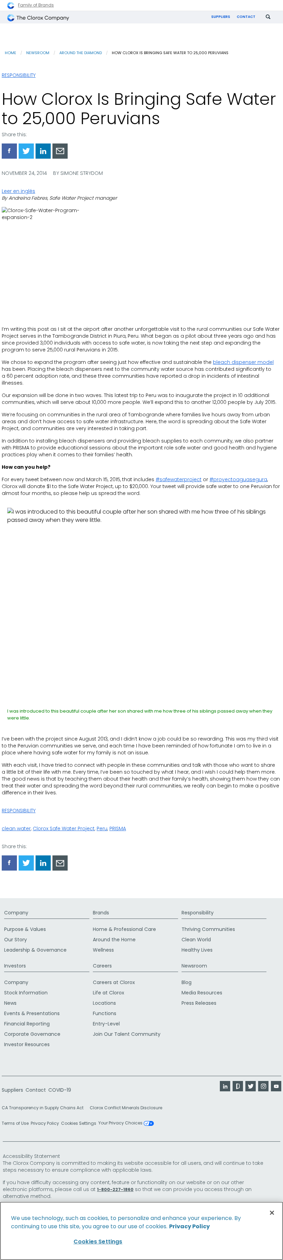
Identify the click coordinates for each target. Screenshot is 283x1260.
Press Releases (199, 1003)
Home (10, 53)
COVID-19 (59, 1090)
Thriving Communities (208, 929)
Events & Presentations (32, 1013)
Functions (104, 1013)
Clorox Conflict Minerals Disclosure (126, 1108)
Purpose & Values (25, 929)
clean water (16, 828)
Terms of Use (15, 1123)
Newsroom (37, 53)
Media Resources (202, 992)
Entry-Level (106, 1023)
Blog (187, 982)
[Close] (272, 1212)
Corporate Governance (32, 1034)
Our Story (15, 939)
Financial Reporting (27, 1023)
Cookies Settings (78, 1123)
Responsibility (19, 75)
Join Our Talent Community (126, 1034)
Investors (15, 965)
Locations (104, 1003)
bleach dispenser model (243, 362)
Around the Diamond (80, 53)
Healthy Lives (197, 949)
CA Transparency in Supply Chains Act (45, 1108)
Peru (102, 828)
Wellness (103, 949)
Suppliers (220, 16)
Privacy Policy (45, 1123)
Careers (102, 965)
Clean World (196, 939)
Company (16, 912)
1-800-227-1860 (115, 1189)
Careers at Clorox (114, 982)
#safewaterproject (179, 479)
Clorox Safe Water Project (64, 828)
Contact (246, 16)
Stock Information (26, 992)
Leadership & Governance (35, 949)
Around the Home (114, 939)
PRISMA (117, 828)
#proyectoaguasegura (238, 479)
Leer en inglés (18, 191)
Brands (101, 912)
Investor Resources (27, 1044)
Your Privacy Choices (121, 1123)
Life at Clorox (108, 992)
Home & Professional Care (124, 929)
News (10, 1003)
